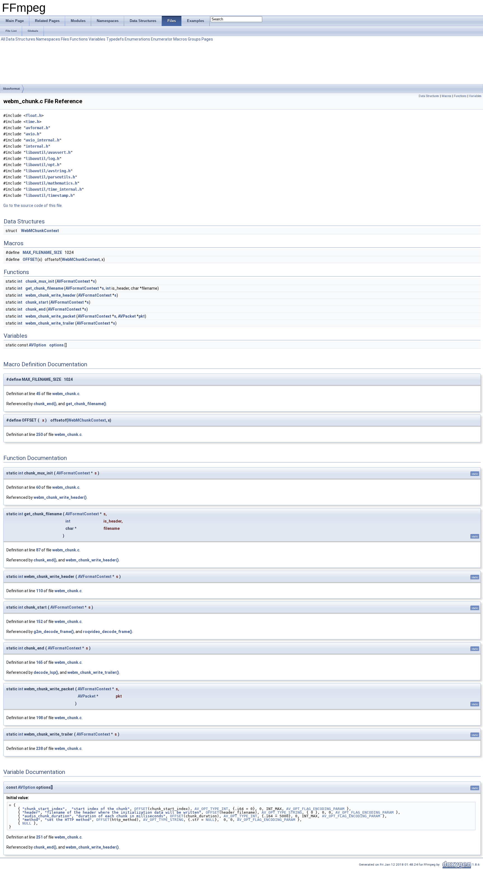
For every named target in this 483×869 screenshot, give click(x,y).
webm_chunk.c (65, 393)
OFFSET (30, 259)
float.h (33, 115)
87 (38, 550)
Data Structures (20, 39)
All (3, 39)
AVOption (37, 345)
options (56, 345)
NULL (210, 820)
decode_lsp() (46, 672)
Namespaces (48, 39)
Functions (79, 39)
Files (65, 39)
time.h (32, 121)
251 (39, 837)
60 (38, 487)
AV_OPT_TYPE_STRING (282, 812)
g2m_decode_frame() (54, 631)
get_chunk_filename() (86, 404)
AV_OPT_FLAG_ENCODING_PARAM (315, 809)
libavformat (11, 88)
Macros (180, 39)
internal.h (37, 146)
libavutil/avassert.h (48, 152)
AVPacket (127, 316)
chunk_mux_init (39, 281)
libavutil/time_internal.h (54, 189)
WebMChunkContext (40, 230)
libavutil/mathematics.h (51, 183)
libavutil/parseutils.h (50, 177)
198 (39, 717)
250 (39, 434)
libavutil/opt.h (42, 164)
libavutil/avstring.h (48, 171)
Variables (97, 39)
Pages (207, 39)
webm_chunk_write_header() (60, 497)
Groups (194, 39)
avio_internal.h (42, 140)
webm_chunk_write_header (50, 295)
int (19, 281)
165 (39, 662)
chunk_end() (45, 404)
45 (38, 393)
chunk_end (35, 309)
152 (39, 621)
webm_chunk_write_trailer (49, 323)
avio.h (32, 134)
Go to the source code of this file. (33, 205)
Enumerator (161, 39)
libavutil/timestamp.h (49, 195)
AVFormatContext (73, 281)
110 (39, 591)
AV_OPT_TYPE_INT (211, 809)
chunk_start (36, 302)
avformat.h (37, 128)
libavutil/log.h (42, 158)
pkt (142, 316)
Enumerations (137, 39)
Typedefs (115, 39)
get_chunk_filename (44, 288)
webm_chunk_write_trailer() (93, 672)
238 (39, 748)
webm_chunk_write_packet (50, 316)
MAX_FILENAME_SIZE (42, 252)
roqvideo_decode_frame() (107, 631)
